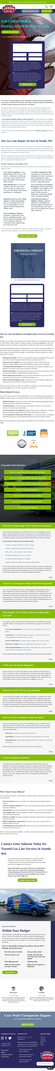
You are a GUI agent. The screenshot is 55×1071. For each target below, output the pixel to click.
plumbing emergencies (41, 130)
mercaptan (31, 589)
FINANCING (10, 972)
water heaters (42, 343)
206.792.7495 (47, 11)
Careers (42, 1044)
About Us (43, 1037)
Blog (42, 1043)
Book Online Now (30, 11)
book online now (28, 236)
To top (50, 577)
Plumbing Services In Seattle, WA (16, 825)
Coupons (43, 1039)
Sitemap (3, 1052)
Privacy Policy (30, 80)
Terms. (36, 80)
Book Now (27, 84)
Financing (43, 1041)
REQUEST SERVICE (10, 32)
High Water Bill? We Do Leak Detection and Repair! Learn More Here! (27, 2)
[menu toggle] (51, 6)
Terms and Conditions (6, 1054)
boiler (25, 401)
